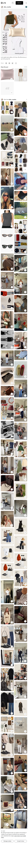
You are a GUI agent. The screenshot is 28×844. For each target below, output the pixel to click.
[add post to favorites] (25, 53)
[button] (26, 3)
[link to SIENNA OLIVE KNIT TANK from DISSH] (20, 74)
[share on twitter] (12, 63)
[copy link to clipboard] (16, 63)
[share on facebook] (6, 63)
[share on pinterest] (9, 63)
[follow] (26, 7)
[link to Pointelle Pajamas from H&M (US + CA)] (7, 88)
